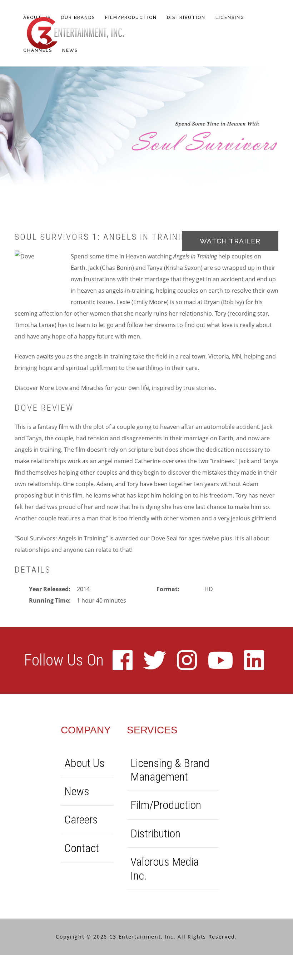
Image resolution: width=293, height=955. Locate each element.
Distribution (155, 833)
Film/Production (165, 805)
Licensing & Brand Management (169, 769)
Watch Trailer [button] (230, 241)
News (76, 791)
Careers (81, 819)
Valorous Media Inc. (164, 868)
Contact (81, 848)
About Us (84, 763)
